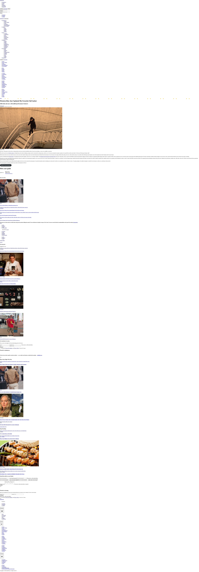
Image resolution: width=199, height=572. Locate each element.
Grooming (6, 39)
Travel (5, 23)
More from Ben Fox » (9, 173)
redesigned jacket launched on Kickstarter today (48, 156)
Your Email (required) (13, 478)
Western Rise (11, 156)
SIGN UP (1, 495)
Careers (3, 566)
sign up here (75, 222)
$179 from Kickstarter (5, 165)
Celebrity (5, 33)
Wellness (3, 40)
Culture (3, 3)
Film (3, 532)
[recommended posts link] (14, 361)
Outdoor (5, 53)
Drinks (5, 21)
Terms (3, 563)
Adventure (6, 24)
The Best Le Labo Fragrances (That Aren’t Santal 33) (8, 311)
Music (5, 30)
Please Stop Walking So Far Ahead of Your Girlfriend (9, 438)
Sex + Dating (2, 436)
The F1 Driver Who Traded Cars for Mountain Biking (8, 283)
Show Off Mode (7, 25)
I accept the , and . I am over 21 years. (13, 348)
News (5, 35)
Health (5, 42)
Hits (2, 514)
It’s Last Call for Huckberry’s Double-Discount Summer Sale (9, 205)
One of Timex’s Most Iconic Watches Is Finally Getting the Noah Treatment (13, 364)
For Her (5, 54)
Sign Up (1, 347)
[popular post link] (14, 248)
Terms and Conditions (8, 348)
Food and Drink (6, 52)
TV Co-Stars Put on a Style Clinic (6, 433)
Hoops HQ (4, 6)
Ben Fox (2, 105)
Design (5, 29)
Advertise (3, 562)
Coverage (3, 516)
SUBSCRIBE (4, 227)
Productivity (6, 46)
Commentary (6, 34)
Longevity (6, 43)
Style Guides (6, 37)
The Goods (4, 48)
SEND (1, 485)
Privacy (3, 565)
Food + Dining (6, 22)
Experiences (4, 2)
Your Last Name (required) (14, 480)
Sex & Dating (6, 26)
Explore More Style (3, 426)
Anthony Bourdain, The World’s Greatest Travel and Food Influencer (10, 278)
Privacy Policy (16, 348)
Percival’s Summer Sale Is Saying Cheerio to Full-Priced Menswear (10, 220)
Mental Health (6, 44)
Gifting (5, 56)
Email (11, 344)
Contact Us (4, 561)
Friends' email (2, 484)
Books (5, 28)
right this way (39, 355)
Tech (3, 94)
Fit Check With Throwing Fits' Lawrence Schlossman (9, 424)
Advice (3, 80)
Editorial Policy (4, 560)
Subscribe (5, 8)
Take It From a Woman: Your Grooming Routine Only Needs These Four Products (12, 210)
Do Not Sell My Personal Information (8, 568)
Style (3, 4)
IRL (2, 517)
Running (5, 47)
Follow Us (1, 8)
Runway (5, 36)
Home (5, 51)
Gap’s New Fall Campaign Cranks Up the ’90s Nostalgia (8, 215)
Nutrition (5, 45)
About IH (3, 559)
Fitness (3, 81)
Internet (5, 31)
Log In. (7, 229)
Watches (5, 38)
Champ (3, 518)
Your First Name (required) (14, 479)
